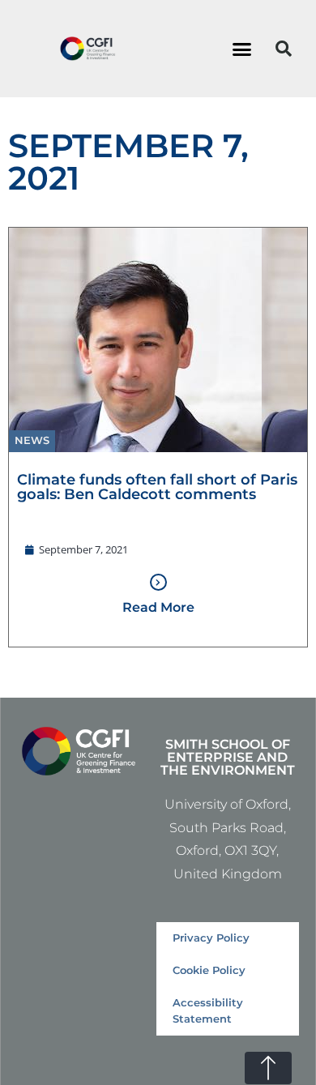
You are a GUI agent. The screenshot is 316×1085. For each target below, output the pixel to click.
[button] (242, 48)
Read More (158, 607)
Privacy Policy (211, 938)
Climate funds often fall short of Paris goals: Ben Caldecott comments (157, 486)
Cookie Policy (209, 970)
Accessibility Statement (208, 1011)
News (32, 440)
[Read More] (158, 582)
